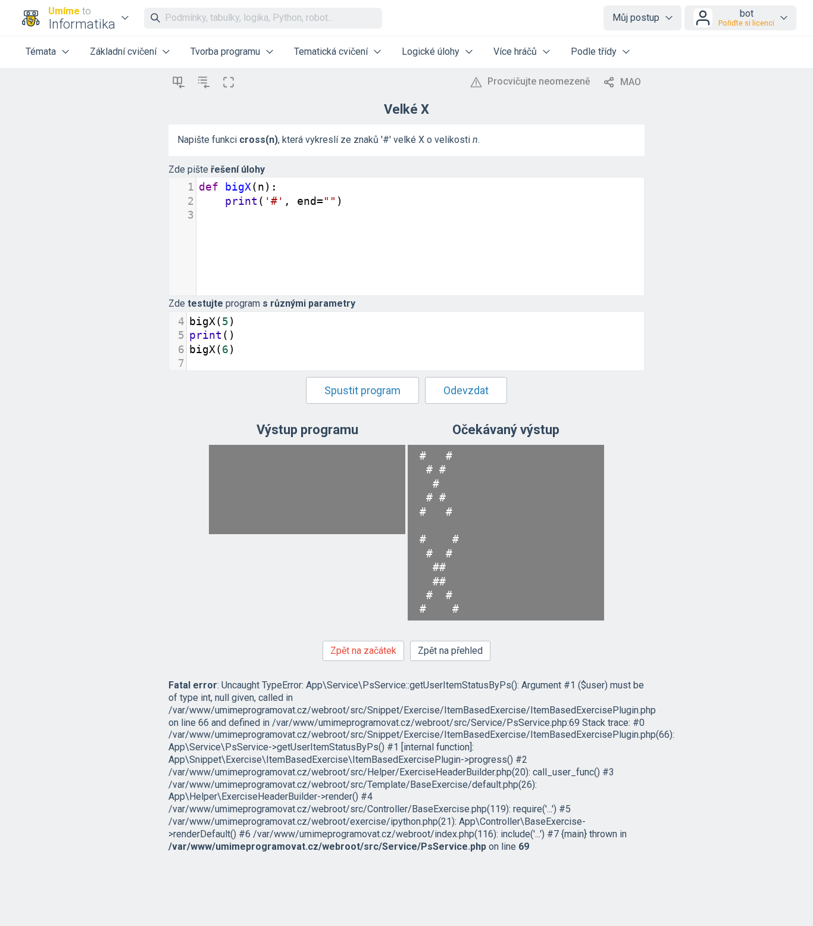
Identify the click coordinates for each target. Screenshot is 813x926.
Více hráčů (515, 51)
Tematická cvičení (331, 51)
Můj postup (635, 17)
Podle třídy (594, 51)
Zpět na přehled (450, 650)
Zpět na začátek (363, 650)
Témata (41, 51)
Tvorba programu (225, 51)
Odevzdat (466, 390)
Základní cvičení (123, 51)
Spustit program (362, 390)
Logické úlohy (430, 51)
